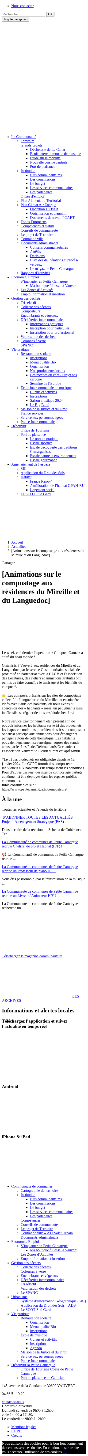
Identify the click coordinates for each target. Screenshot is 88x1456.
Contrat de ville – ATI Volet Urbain (47, 1233)
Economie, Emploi (25, 277)
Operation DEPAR (44, 209)
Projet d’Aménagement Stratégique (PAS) (33, 822)
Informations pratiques (46, 324)
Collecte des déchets (36, 307)
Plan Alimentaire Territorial (41, 201)
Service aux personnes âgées (42, 417)
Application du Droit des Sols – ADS (48, 1305)
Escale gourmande (43, 460)
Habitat (26, 477)
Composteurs (30, 311)
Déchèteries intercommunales (42, 320)
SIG (24, 469)
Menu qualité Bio (43, 362)
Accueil (17, 542)
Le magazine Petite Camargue (52, 269)
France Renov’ (41, 481)
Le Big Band (39, 405)
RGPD (16, 1431)
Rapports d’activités (35, 273)
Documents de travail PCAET (52, 218)
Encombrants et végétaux (39, 315)
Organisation (39, 366)
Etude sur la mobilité (45, 158)
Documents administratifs (39, 243)
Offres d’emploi (32, 196)
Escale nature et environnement (53, 456)
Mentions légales (23, 1427)
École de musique (34, 1335)
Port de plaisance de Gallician (43, 1378)
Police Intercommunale (38, 422)
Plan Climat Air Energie (38, 205)
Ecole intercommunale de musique (55, 154)
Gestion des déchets (26, 298)
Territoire (27, 141)
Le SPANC (29, 1293)
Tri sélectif (28, 303)
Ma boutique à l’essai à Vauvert (53, 286)
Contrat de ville (32, 239)
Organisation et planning (48, 213)
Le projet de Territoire (37, 235)
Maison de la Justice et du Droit (44, 409)
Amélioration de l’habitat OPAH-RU (57, 486)
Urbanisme (19, 1297)
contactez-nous (13, 1402)
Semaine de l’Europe (45, 383)
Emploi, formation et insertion (43, 294)
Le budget (37, 183)
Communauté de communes (32, 1186)
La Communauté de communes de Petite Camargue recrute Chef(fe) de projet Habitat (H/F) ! (40, 844)
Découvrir (18, 426)
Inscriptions (38, 358)
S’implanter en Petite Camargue (44, 281)
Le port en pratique (44, 439)
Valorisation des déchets (38, 337)
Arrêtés (35, 252)
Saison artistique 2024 (46, 400)
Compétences (31, 1220)
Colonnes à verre (33, 341)
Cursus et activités (43, 392)
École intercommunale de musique (46, 388)
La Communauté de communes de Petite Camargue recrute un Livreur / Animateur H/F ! (40, 893)
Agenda (36, 1348)
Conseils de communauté (39, 230)
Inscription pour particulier (49, 328)
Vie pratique (20, 349)
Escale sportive (41, 443)
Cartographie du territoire (39, 1190)
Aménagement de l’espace (30, 464)
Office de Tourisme (35, 430)
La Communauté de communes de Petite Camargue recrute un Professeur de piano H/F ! (40, 869)
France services (32, 413)
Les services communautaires (51, 188)
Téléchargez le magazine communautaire (32, 956)
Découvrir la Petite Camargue (33, 1365)
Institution (28, 171)
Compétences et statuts (37, 226)
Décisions (37, 256)
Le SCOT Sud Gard (36, 494)
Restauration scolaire (36, 354)
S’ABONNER (13, 817)
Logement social (42, 490)
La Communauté (23, 137)
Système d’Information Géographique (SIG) (53, 1301)
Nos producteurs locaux (47, 371)
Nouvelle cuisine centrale (48, 162)
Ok (65, 1452)
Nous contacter (22, 6)
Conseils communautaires (49, 247)
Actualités (18, 546)
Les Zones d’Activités (37, 290)
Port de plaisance (42, 166)
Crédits (16, 1435)
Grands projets (31, 145)
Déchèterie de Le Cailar (47, 149)
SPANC (27, 345)
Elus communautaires (46, 175)
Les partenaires (41, 192)
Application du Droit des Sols (43, 473)
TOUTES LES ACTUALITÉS (49, 817)
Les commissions (42, 179)
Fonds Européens (33, 222)
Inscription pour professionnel (52, 332)
